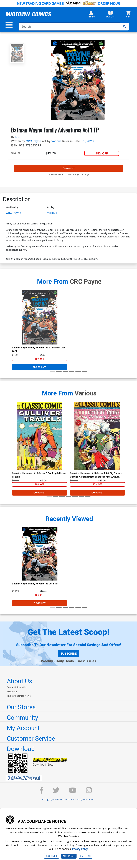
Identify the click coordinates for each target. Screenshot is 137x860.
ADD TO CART (39, 367)
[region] (14, 440)
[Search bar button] (124, 26)
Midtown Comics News (19, 696)
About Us (19, 681)
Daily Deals (65, 661)
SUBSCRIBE (68, 653)
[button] (91, 15)
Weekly (47, 661)
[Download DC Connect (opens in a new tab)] (69, 778)
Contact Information (17, 687)
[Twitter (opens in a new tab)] (56, 792)
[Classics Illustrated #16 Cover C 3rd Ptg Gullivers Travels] (39, 436)
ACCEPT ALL (69, 856)
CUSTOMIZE (51, 856)
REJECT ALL (86, 856)
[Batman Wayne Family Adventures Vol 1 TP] (39, 554)
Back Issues (86, 661)
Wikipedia (12, 691)
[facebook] (41, 792)
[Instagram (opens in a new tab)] (89, 792)
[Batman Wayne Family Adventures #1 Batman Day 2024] (39, 317)
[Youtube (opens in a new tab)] (73, 792)
